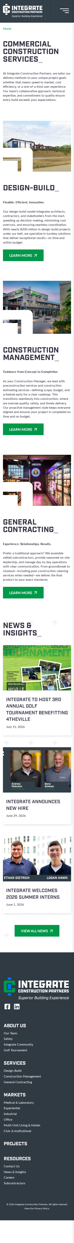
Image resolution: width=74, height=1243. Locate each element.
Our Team (10, 1033)
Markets (15, 1095)
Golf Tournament (15, 1050)
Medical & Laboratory (19, 1102)
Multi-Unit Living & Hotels (22, 1125)
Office (8, 1119)
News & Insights (15, 1172)
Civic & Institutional (17, 1131)
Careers (9, 1177)
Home (7, 28)
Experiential (12, 1108)
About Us (15, 1026)
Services (15, 1063)
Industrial (10, 1114)
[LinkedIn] (16, 1006)
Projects (15, 1144)
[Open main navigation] (66, 10)
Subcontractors (14, 1183)
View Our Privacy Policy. (37, 1208)
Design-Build (13, 1070)
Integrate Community (18, 1044)
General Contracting (18, 1082)
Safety (8, 1038)
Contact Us (12, 1166)
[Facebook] (7, 1006)
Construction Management (22, 1076)
